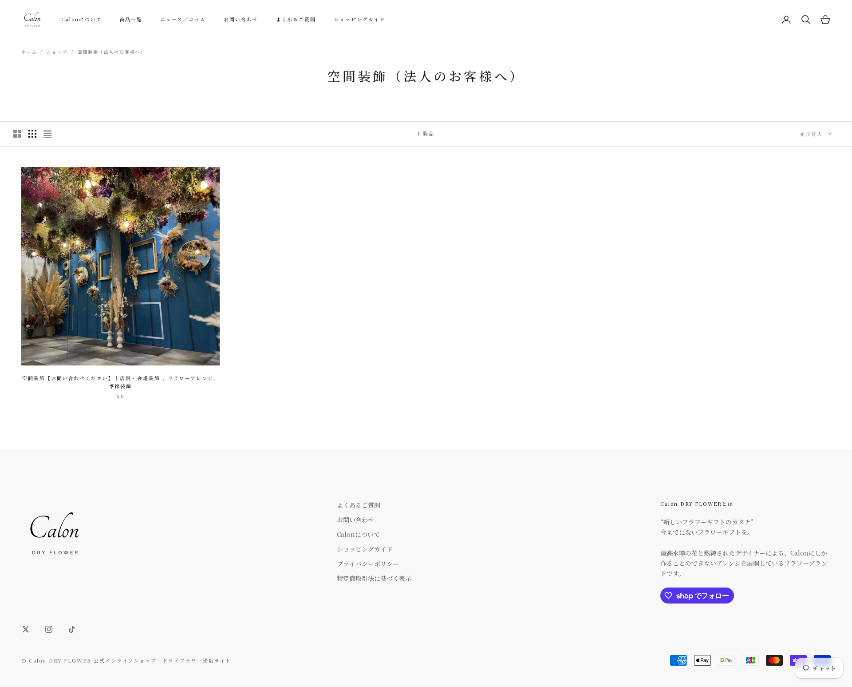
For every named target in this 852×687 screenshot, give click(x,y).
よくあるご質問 (296, 19)
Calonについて (81, 19)
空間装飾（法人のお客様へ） (112, 51)
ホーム (29, 51)
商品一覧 (131, 19)
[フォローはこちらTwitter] (25, 629)
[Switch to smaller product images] (32, 134)
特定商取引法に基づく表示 (374, 578)
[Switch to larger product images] (17, 134)
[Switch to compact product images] (47, 134)
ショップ (57, 51)
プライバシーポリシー (368, 563)
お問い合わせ (241, 19)
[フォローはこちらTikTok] (71, 629)
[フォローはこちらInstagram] (48, 629)
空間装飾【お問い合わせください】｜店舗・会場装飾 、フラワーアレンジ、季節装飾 (120, 382)
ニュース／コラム (183, 19)
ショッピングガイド (360, 19)
